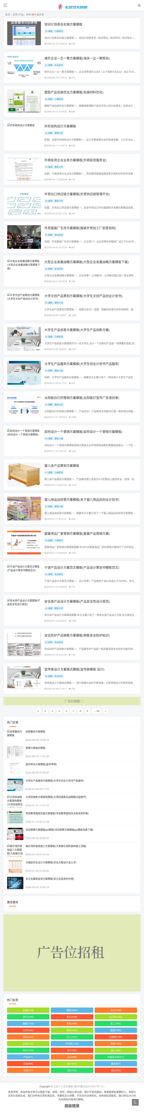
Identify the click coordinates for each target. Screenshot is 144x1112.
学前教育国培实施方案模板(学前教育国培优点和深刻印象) (57, 813)
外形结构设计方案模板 (60, 126)
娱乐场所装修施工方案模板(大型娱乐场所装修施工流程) (56, 846)
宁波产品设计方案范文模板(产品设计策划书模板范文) (81, 567)
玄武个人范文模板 (63, 1086)
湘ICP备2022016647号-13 (88, 1086)
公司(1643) (28, 1030)
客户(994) (72, 1050)
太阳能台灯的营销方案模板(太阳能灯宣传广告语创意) (81, 397)
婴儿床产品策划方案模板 (61, 465)
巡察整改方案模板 (35, 731)
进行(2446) (28, 1016)
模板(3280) (72, 1010)
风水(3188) (115, 1010)
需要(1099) (115, 1043)
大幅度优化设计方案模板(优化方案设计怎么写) (51, 862)
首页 (7, 14)
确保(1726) (28, 1023)
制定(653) (116, 1070)
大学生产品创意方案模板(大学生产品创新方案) (77, 329)
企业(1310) (28, 1043)
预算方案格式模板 (35, 747)
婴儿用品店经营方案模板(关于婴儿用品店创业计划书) (81, 499)
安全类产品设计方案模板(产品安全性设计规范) (77, 601)
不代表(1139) (71, 1043)
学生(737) (28, 1070)
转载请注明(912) (115, 1057)
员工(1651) (115, 1023)
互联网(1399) (115, 1036)
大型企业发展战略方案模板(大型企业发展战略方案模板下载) (86, 261)
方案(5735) (28, 1010)
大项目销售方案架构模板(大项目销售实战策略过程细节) (56, 797)
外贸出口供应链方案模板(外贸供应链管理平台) (77, 194)
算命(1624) (72, 1030)
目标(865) (28, 1063)
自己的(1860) (115, 1016)
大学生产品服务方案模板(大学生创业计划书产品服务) (81, 363)
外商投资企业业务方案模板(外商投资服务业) (75, 160)
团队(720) (72, 1070)
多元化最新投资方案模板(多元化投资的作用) (50, 878)
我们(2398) (72, 1016)
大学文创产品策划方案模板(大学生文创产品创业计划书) (83, 295)
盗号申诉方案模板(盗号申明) (41, 764)
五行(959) (72, 1057)
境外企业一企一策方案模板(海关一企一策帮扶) (77, 58)
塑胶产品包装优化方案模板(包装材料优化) (73, 92)
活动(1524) (28, 1036)
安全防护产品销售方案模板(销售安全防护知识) (77, 635)
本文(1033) (28, 1050)
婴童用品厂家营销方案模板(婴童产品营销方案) (77, 533)
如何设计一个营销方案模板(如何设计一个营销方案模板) (83, 431)
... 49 (96, 711)
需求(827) (116, 1063)
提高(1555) (115, 1030)
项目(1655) (72, 1023)
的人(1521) (72, 1036)
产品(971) (28, 1057)
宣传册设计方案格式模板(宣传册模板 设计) (74, 669)
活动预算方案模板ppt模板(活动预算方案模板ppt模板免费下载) (59, 829)
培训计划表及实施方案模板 (63, 24)
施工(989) (116, 1050)
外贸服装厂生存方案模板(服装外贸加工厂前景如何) (80, 227)
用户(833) (72, 1063)
